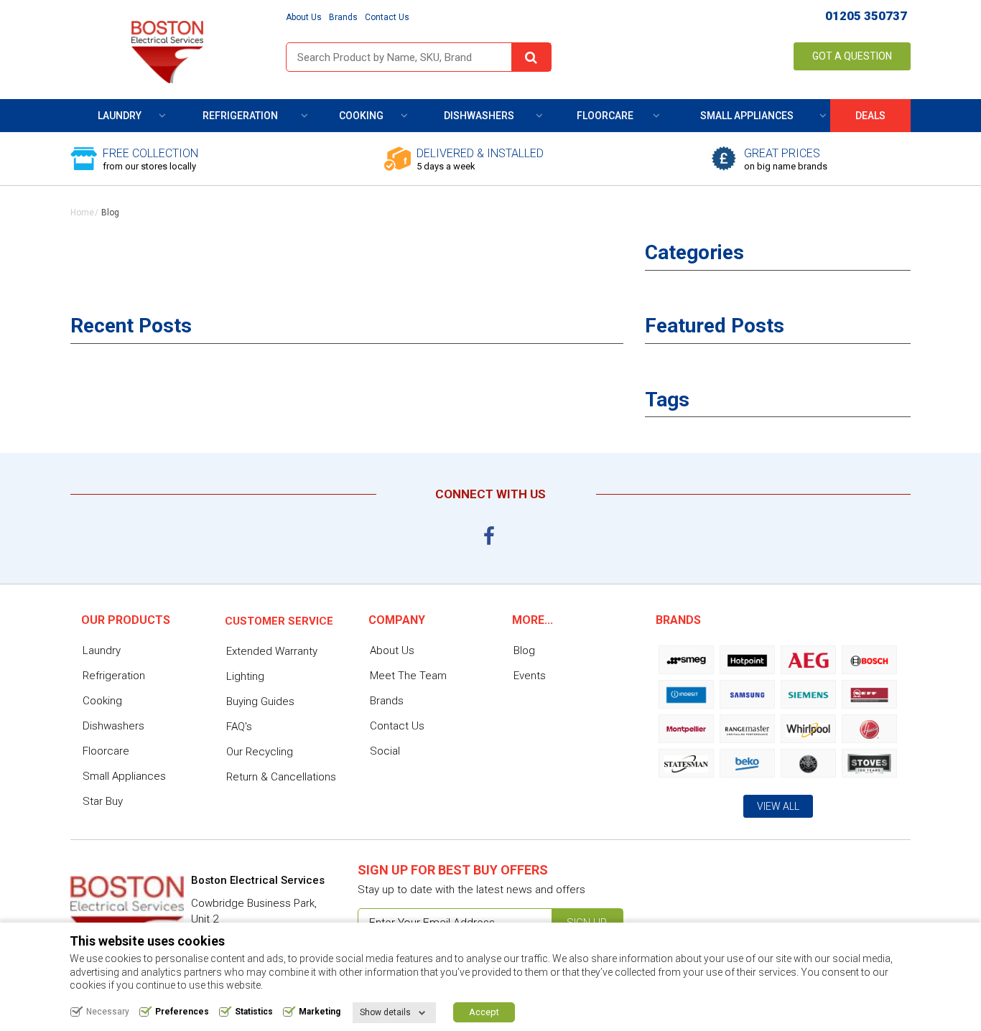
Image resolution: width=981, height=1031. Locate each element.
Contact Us (387, 17)
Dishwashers (479, 115)
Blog (524, 650)
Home (82, 212)
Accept (484, 1012)
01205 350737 (866, 16)
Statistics (254, 1012)
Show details (385, 1012)
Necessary (107, 1012)
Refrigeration (240, 115)
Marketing (319, 1012)
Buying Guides (260, 701)
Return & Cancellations (281, 776)
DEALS (870, 115)
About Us (304, 17)
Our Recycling (259, 751)
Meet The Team (408, 675)
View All (778, 806)
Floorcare (605, 115)
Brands (343, 17)
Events (529, 675)
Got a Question (852, 56)
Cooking (361, 115)
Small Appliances (747, 115)
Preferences (182, 1012)
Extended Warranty (271, 651)
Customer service (279, 621)
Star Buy (103, 801)
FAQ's (239, 726)
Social (385, 751)
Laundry (119, 115)
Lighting (245, 676)
